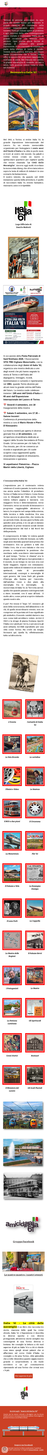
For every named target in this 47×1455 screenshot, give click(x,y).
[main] (23, 46)
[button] (5, 1450)
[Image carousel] (23, 1115)
